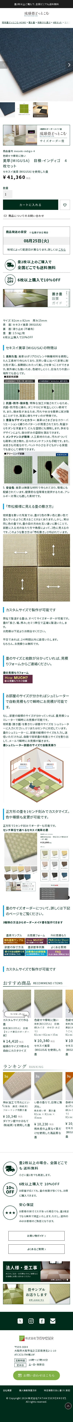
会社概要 (7, 1390)
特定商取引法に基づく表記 (57, 1390)
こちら (62, 249)
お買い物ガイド (35, 1235)
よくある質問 (58, 947)
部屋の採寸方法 (14, 947)
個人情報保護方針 (28, 1390)
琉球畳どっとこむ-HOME (14, 22)
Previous (3, 65)
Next (69, 65)
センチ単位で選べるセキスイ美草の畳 (25, 830)
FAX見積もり (58, 935)
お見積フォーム (36, 935)
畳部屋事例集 (36, 947)
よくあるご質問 (35, 1249)
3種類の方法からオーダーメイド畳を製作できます (33, 922)
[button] (3, 1013)
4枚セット (57, 22)
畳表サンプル (14, 935)
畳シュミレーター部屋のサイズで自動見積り (29, 745)
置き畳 (31, 22)
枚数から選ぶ (44, 22)
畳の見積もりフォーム (16, 672)
